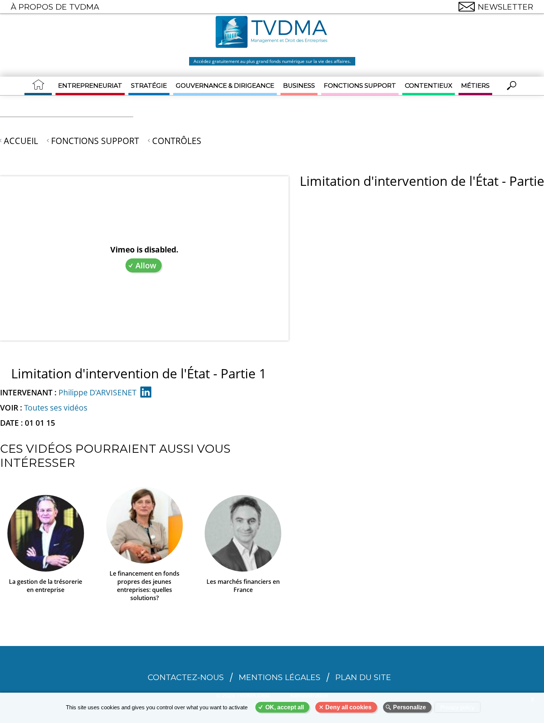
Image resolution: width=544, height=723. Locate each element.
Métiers (475, 85)
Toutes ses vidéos (55, 407)
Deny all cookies (348, 707)
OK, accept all (284, 707)
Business (299, 85)
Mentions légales (279, 677)
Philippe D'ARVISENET (97, 392)
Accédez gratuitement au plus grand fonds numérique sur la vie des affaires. (272, 61)
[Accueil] (272, 33)
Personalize (409, 707)
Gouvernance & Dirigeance (225, 85)
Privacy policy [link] (457, 707)
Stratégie (149, 85)
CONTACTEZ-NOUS (186, 677)
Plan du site (363, 677)
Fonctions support (360, 85)
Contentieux (428, 85)
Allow (145, 265)
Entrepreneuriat (90, 85)
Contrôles (176, 141)
